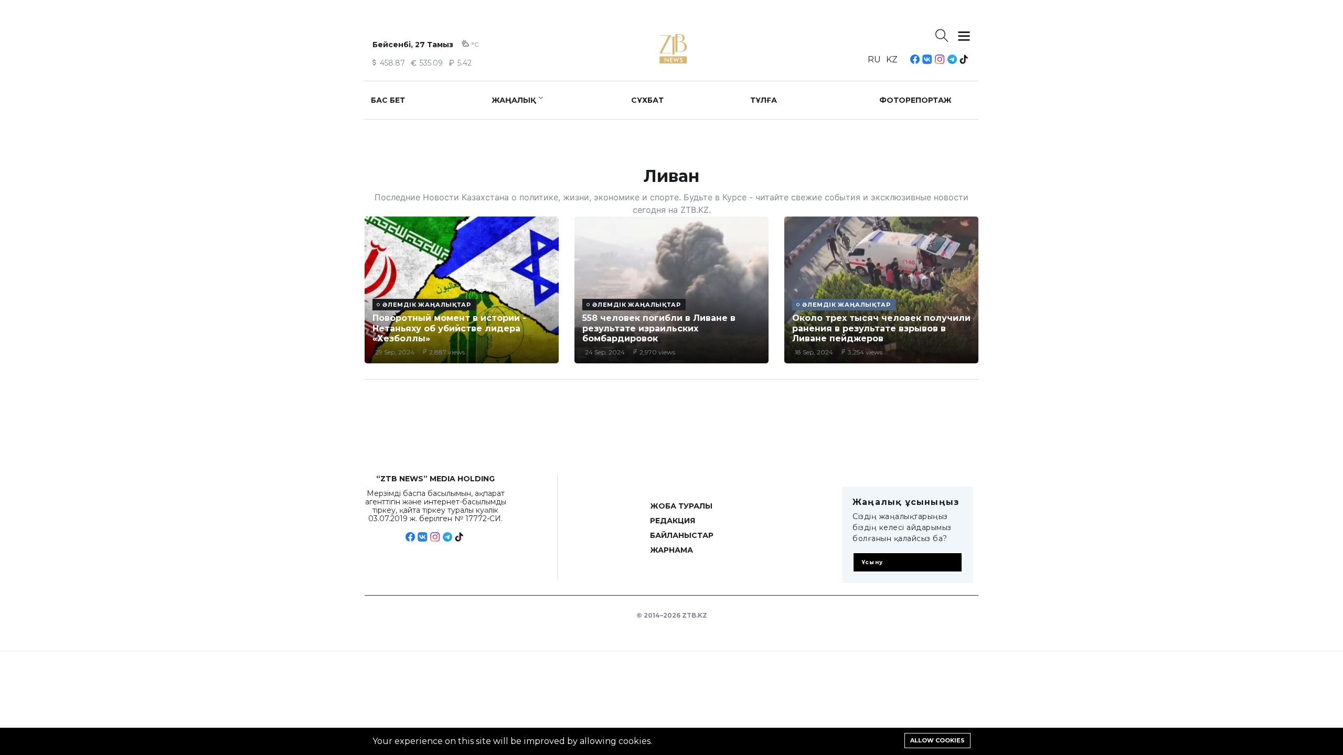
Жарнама (671, 550)
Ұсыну (872, 562)
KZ (892, 59)
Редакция (672, 520)
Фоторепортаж (915, 100)
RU (874, 59)
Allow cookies (937, 740)
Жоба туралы (681, 506)
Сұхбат (647, 100)
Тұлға (763, 100)
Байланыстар (681, 535)
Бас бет (388, 100)
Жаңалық (514, 100)
